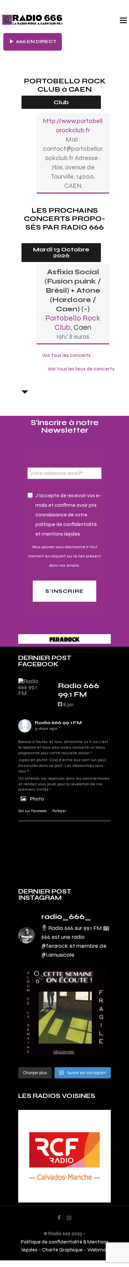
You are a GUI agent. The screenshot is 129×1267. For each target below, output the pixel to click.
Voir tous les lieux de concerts (81, 369)
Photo (37, 799)
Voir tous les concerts (66, 355)
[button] (26, 1156)
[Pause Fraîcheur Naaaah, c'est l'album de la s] (65, 1012)
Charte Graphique (62, 1249)
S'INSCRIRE (64, 591)
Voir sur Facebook (32, 811)
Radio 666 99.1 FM (58, 722)
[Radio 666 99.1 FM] (31, 687)
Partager (59, 811)
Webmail (97, 1249)
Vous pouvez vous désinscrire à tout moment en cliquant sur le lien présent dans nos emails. (64, 556)
